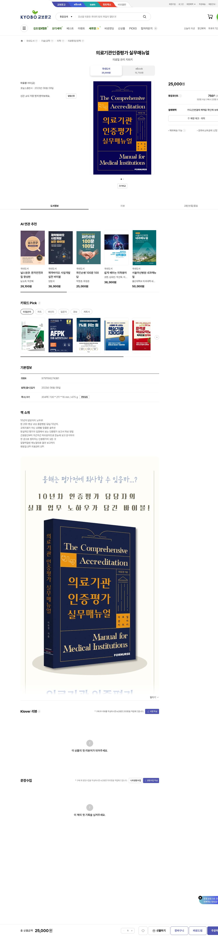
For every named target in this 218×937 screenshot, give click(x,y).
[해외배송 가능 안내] (184, 130)
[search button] (145, 17)
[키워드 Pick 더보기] (157, 337)
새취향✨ (94, 28)
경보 (75, 312)
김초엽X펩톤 (40, 28)
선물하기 (161, 930)
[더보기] (155, 28)
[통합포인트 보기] (180, 95)
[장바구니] (210, 17)
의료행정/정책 (74, 40)
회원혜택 (189, 4)
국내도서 (30, 40)
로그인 (181, 4)
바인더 (51, 312)
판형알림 (84, 397)
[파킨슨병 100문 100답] (88, 259)
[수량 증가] (132, 931)
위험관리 (27, 312)
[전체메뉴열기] (24, 28)
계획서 (87, 312)
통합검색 (64, 16)
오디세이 (56, 28)
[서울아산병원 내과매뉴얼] (144, 259)
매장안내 (211, 4)
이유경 (23, 83)
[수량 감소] (124, 931)
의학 (59, 40)
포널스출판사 (26, 88)
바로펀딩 (109, 28)
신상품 (121, 28)
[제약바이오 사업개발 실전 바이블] (60, 259)
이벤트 (81, 28)
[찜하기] (143, 930)
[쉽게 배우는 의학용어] (116, 257)
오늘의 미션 (189, 28)
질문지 (64, 312)
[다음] (151, 128)
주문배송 (202, 4)
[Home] (21, 40)
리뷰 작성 (153, 711)
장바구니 (179, 930)
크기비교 (122, 186)
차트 (39, 312)
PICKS (133, 28)
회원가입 (172, 4)
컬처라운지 (147, 28)
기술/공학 (45, 40)
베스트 (70, 28)
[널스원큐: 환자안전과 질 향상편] (32, 259)
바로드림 (197, 930)
